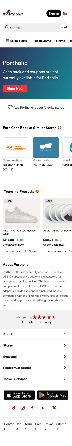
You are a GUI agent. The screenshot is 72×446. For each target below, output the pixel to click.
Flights (60, 40)
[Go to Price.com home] (13, 13)
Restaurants (43, 40)
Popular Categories (17, 367)
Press (38, 426)
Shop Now (15, 88)
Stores (8, 345)
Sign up (54, 13)
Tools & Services (15, 378)
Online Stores (18, 40)
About (7, 334)
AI (65, 27)
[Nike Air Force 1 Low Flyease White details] (21, 213)
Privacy (49, 426)
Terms (28, 426)
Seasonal (10, 356)
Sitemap (61, 426)
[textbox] (65, 13)
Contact (9, 426)
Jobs (19, 426)
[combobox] (36, 27)
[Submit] (7, 28)
